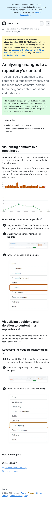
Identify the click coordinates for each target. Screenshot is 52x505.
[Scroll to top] (46, 499)
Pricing (5, 496)
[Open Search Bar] (42, 23)
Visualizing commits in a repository (19, 149)
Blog (26, 496)
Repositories (11, 29)
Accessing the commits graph (20, 219)
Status (39, 493)
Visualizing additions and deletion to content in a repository (20, 325)
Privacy (31, 493)
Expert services (16, 496)
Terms (23, 493)
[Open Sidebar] (3, 30)
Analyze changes (13, 31)
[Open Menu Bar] (48, 23)
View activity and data (28, 29)
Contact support (11, 471)
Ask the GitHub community (16, 468)
